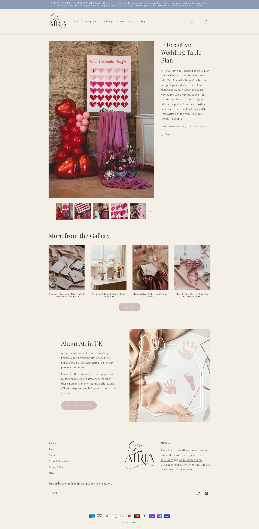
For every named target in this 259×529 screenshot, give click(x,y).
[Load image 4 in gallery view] (119, 211)
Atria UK (133, 522)
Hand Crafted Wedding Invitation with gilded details (192, 295)
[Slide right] (150, 211)
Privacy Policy (56, 467)
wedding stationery (190, 459)
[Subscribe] (109, 493)
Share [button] (168, 134)
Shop (51, 449)
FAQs (51, 473)
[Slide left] (52, 211)
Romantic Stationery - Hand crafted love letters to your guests (66, 295)
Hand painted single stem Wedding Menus (150, 295)
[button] (77, 21)
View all (129, 307)
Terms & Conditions (59, 461)
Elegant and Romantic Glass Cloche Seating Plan (109, 295)
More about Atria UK (79, 405)
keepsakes (167, 459)
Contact (53, 455)
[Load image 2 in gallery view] (82, 211)
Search (52, 443)
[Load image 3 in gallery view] (101, 211)
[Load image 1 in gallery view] (64, 211)
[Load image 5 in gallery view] (138, 211)
